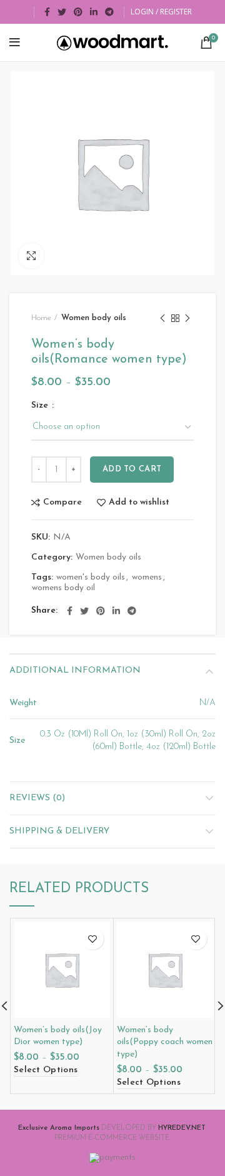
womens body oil (63, 588)
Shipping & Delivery (59, 831)
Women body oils (93, 318)
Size (41, 405)
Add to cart (131, 469)
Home (41, 318)
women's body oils (90, 577)
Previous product (162, 318)
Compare (62, 502)
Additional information (75, 670)
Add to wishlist (139, 502)
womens (147, 577)
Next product (187, 318)
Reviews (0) (37, 798)
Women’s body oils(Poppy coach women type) (164, 1042)
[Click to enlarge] (31, 255)
